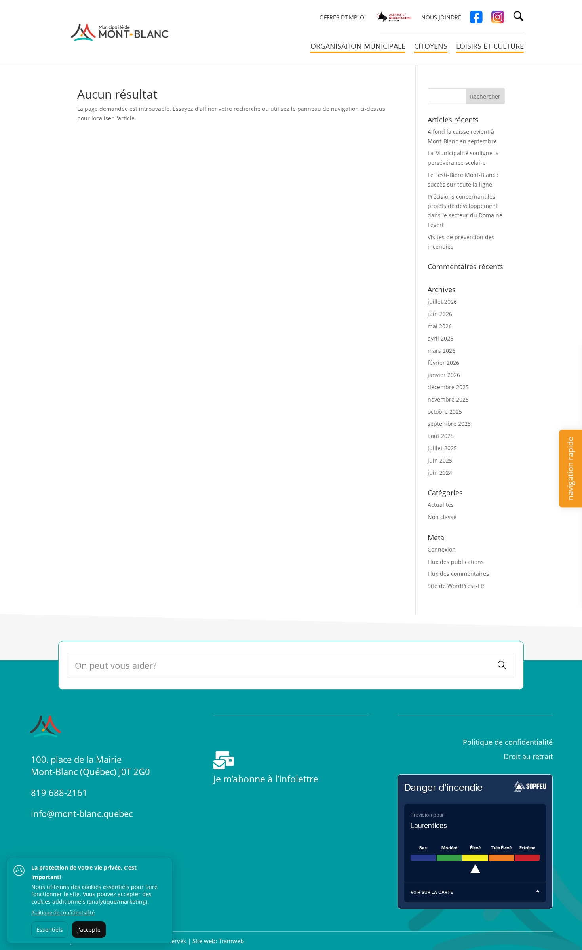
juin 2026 (440, 314)
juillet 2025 (442, 448)
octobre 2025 (445, 411)
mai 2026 (440, 326)
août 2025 (441, 436)
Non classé (442, 517)
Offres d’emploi (343, 18)
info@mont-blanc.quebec (82, 813)
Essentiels (49, 929)
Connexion (442, 549)
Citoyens (430, 47)
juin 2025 (440, 460)
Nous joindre (441, 18)
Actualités (441, 504)
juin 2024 (440, 472)
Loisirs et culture (490, 47)
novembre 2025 (448, 399)
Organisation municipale (357, 47)
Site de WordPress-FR (456, 586)
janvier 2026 (444, 375)
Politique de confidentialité (63, 912)
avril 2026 (440, 338)
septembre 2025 (449, 423)
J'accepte (89, 929)
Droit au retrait (528, 756)
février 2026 (443, 362)
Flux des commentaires (458, 573)
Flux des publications (456, 561)
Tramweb (231, 941)
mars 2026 (441, 350)
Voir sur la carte (432, 892)
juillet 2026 (442, 301)
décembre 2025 (448, 387)
